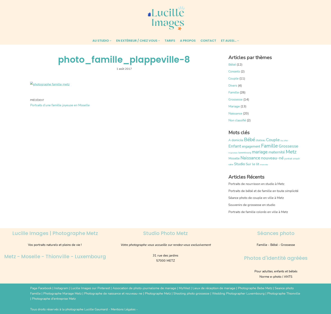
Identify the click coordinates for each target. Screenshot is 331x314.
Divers (232, 85)
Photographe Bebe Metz (255, 288)
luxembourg (244, 152)
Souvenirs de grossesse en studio (251, 205)
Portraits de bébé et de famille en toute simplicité (263, 191)
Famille (233, 92)
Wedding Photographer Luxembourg (238, 293)
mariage (260, 152)
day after (284, 140)
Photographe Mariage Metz (62, 293)
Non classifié (237, 120)
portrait (288, 158)
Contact (208, 40)
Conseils (234, 71)
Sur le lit (252, 164)
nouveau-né (272, 158)
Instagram (61, 288)
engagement (251, 146)
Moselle (234, 158)
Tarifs (170, 40)
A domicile (235, 140)
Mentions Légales (123, 309)
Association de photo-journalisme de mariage (144, 288)
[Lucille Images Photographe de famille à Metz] (165, 18)
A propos (188, 40)
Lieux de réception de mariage (214, 288)
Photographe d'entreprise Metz (54, 299)
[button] (110, 40)
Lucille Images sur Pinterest (90, 288)
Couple (233, 78)
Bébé (232, 64)
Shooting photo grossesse (191, 293)
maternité (276, 152)
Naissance (235, 113)
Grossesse (235, 99)
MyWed (184, 288)
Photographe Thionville (283, 293)
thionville (264, 164)
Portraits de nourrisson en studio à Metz (256, 184)
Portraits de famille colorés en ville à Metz (258, 212)
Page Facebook (41, 288)
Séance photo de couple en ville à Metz (256, 198)
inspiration (233, 152)
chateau (260, 140)
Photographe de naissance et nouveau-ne (113, 293)
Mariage (234, 106)
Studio (239, 164)
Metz (291, 151)
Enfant (234, 146)
